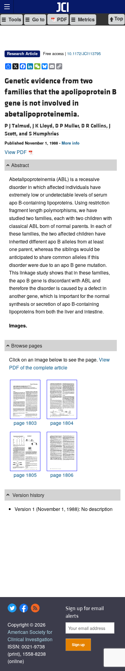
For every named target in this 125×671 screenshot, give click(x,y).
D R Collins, (95, 125)
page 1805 (25, 474)
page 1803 (25, 422)
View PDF (16, 152)
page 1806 (61, 474)
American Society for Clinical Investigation (30, 635)
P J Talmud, (18, 125)
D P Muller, (68, 125)
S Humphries (44, 133)
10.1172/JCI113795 (84, 53)
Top (118, 18)
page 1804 (61, 422)
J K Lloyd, (43, 125)
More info (70, 143)
